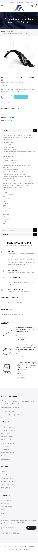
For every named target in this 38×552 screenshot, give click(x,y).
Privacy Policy (5, 488)
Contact (15, 549)
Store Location (6, 500)
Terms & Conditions (7, 484)
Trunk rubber (5, 449)
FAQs (3, 510)
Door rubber (5, 433)
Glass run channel (7, 437)
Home (3, 32)
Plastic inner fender (7, 453)
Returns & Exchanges (8, 481)
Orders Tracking (6, 507)
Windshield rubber (7, 427)
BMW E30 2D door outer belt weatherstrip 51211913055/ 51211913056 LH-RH (25, 329)
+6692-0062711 (11, 2)
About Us (4, 472)
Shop (27, 549)
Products (10, 32)
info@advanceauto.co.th (26, 2)
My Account (5, 503)
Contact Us (5, 475)
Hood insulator (6, 459)
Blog (2, 513)
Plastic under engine (7, 456)
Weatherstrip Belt (7, 440)
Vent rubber (5, 446)
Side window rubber (7, 443)
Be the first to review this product (12, 83)
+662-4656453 (9, 411)
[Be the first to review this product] (26, 334)
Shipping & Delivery (7, 478)
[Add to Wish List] (3, 102)
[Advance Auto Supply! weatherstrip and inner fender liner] (19, 8)
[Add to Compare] (8, 102)
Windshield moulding (8, 430)
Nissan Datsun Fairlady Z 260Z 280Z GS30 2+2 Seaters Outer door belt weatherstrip (25, 347)
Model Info (5, 108)
